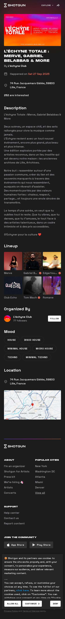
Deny (55, 603)
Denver (39, 487)
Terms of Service (31, 611)
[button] (54, 319)
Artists (8, 487)
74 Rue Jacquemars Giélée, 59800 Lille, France (32, 381)
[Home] (14, 5)
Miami (39, 482)
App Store (17, 544)
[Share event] (58, 5)
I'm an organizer (14, 466)
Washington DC (45, 471)
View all (40, 493)
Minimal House (18, 348)
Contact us (11, 518)
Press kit (9, 477)
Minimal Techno (37, 357)
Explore (46, 5)
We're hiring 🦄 (14, 482)
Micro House (44, 348)
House (12, 339)
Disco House (32, 339)
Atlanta (40, 477)
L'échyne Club (17, 66)
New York (41, 466)
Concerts (10, 493)
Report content (14, 523)
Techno (13, 357)
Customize (31, 603)
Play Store (43, 544)
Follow (54, 318)
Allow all (12, 603)
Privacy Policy (11, 611)
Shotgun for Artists (16, 471)
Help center (11, 513)
